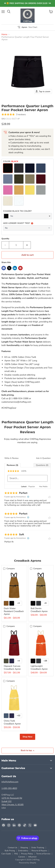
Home (4, 34)
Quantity (5, 239)
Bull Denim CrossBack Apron (39, 610)
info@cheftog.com (9, 781)
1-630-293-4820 (9, 788)
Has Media (43, 486)
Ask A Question (43, 458)
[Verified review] (28, 497)
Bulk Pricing (10, 850)
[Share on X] (9, 268)
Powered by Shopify (27, 862)
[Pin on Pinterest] (20, 268)
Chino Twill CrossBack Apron (12, 722)
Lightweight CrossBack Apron (39, 667)
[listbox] (27, 216)
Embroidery (23, 850)
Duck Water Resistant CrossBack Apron (14, 611)
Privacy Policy (27, 853)
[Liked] (50, 496)
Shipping (24, 847)
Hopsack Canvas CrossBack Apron (12, 667)
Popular (31, 486)
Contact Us (12, 847)
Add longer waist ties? (16, 223)
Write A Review (11, 458)
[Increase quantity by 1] (27, 245)
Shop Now (27, 736)
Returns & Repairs (39, 850)
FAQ (16, 853)
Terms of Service (43, 853)
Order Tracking (37, 847)
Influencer (32, 856)
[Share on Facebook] (3, 268)
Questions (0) (42, 465)
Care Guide (6, 853)
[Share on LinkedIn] (15, 268)
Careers (21, 856)
